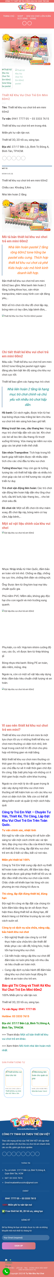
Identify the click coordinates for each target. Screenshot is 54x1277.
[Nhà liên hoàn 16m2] (40, 1078)
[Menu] (3, 7)
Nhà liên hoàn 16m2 (39, 1091)
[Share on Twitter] (9, 158)
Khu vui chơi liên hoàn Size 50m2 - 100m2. (34, 17)
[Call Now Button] (6, 1271)
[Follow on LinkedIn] (33, 1154)
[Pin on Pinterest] (14, 158)
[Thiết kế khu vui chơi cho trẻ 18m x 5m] (14, 1078)
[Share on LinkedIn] (18, 158)
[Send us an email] (18, 1154)
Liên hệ (19, 1268)
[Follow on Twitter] (14, 1154)
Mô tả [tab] (4, 168)
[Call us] (23, 1154)
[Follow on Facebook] (4, 1154)
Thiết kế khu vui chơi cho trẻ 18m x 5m (13, 1092)
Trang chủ (8, 16)
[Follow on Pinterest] (28, 1154)
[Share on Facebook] (4, 158)
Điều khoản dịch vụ (27, 1270)
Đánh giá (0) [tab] (7, 174)
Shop (20, 16)
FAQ (26, 1268)
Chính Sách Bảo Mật (38, 1268)
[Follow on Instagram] (9, 1154)
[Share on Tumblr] (23, 158)
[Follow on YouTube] (37, 1154)
